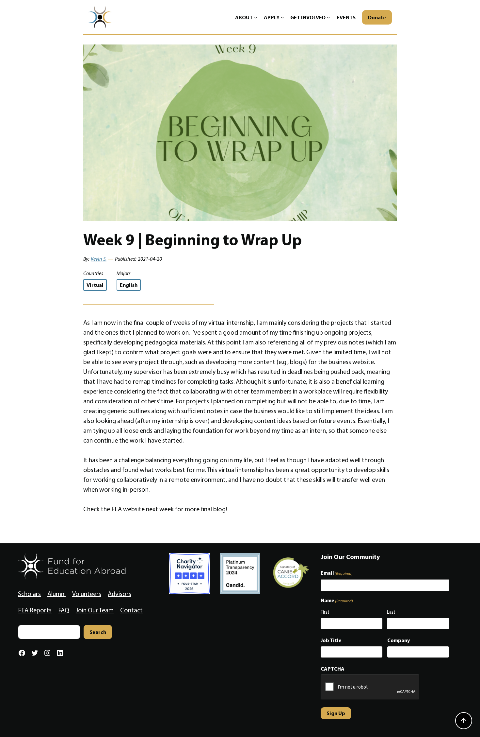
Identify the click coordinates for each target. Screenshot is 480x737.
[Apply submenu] (282, 17)
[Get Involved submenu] (328, 17)
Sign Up (336, 713)
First (325, 612)
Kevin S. (98, 259)
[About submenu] (255, 17)
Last (391, 612)
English (128, 285)
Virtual (95, 285)
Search (97, 632)
